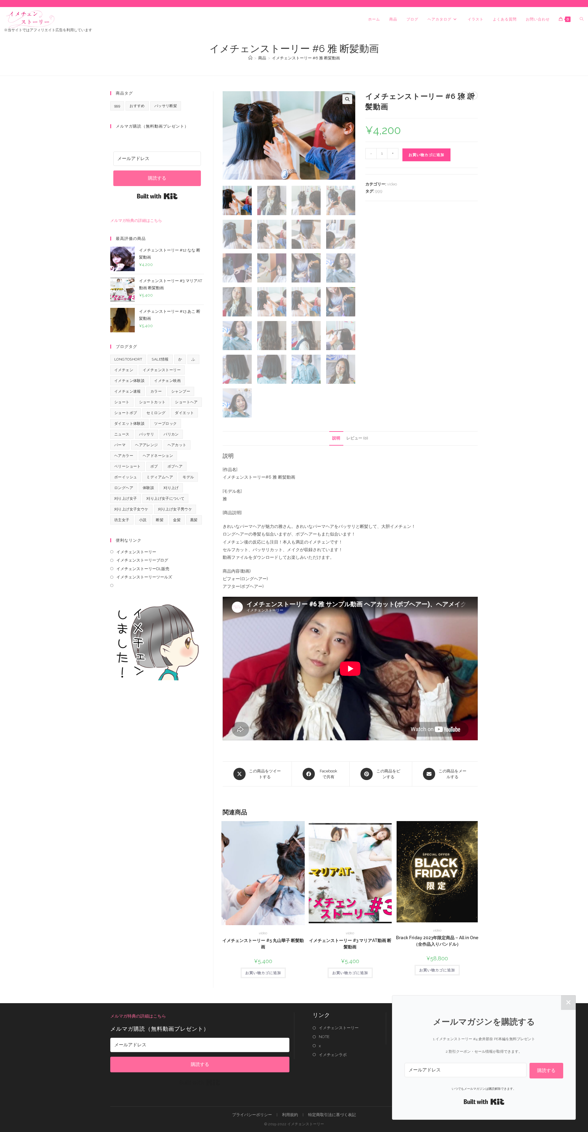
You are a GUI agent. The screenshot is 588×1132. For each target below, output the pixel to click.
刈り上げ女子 (125, 498)
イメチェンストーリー (162, 370)
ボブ (154, 466)
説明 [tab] (336, 438)
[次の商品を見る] (473, 95)
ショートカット (152, 402)
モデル (188, 477)
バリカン (171, 434)
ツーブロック (165, 423)
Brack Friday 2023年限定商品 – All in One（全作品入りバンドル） (437, 941)
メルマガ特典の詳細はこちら (136, 220)
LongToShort (128, 359)
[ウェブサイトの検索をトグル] (581, 19)
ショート (122, 402)
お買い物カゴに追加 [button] (263, 973)
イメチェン (123, 370)
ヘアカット (177, 445)
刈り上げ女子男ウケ (175, 509)
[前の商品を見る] (464, 95)
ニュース (122, 434)
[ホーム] (250, 58)
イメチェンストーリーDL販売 (142, 568)
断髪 (160, 520)
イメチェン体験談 (129, 381)
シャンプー (180, 391)
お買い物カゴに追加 (426, 155)
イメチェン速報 (127, 391)
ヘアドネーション (158, 456)
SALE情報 (160, 359)
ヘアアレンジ (146, 445)
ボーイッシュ (125, 477)
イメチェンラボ (333, 1054)
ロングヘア (123, 488)
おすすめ (137, 106)
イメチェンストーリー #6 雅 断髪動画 (306, 58)
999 (379, 191)
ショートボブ (125, 413)
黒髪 (194, 520)
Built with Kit (157, 196)
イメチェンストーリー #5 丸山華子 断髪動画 (263, 943)
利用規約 (290, 1114)
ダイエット (184, 413)
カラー (156, 391)
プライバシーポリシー (252, 1114)
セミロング (155, 413)
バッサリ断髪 (165, 106)
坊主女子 (122, 520)
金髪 (177, 520)
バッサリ (146, 434)
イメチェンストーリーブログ (142, 560)
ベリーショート (127, 466)
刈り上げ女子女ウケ (131, 509)
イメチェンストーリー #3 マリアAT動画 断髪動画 (350, 943)
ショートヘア (186, 402)
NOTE (324, 1036)
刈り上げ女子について (165, 498)
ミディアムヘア (159, 477)
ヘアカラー (123, 456)
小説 (143, 520)
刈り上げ (171, 488)
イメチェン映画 (167, 381)
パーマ (120, 445)
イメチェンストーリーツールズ (144, 577)
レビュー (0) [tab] (357, 438)
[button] (347, 99)
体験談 (148, 488)
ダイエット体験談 (129, 423)
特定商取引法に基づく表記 (332, 1114)
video (392, 184)
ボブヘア (175, 466)
